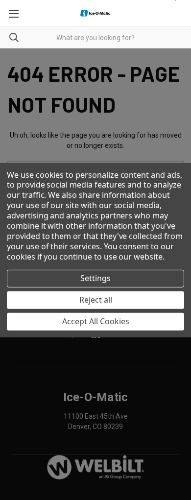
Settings (95, 278)
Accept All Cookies (95, 321)
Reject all (95, 299)
